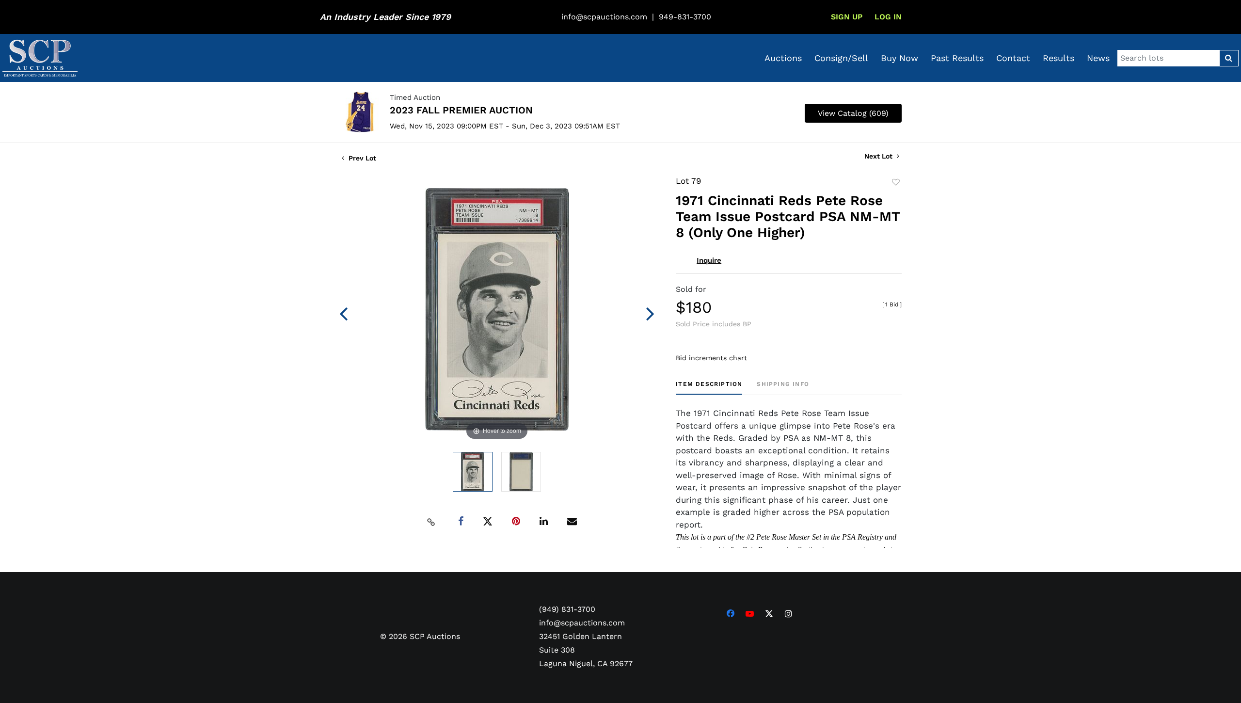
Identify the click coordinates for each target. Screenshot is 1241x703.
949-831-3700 (685, 16)
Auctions (783, 58)
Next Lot (879, 156)
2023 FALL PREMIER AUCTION (461, 110)
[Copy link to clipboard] (431, 521)
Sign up (846, 16)
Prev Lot (361, 158)
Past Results (957, 58)
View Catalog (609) (853, 113)
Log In (888, 16)
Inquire (709, 260)
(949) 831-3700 (567, 609)
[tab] (709, 388)
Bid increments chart (711, 358)
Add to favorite (896, 182)
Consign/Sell (841, 58)
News (1098, 58)
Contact (1013, 58)
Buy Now (899, 58)
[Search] (1228, 58)
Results (1058, 58)
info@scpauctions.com (604, 16)
